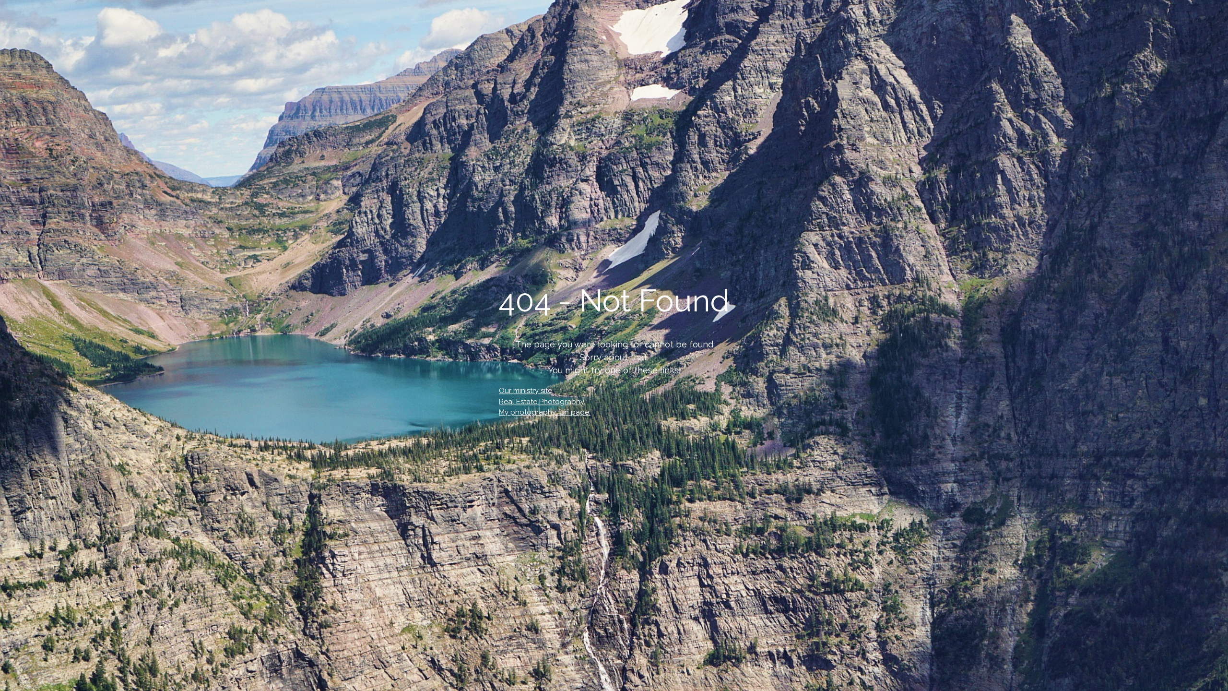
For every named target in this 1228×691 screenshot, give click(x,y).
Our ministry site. (526, 390)
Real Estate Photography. (542, 401)
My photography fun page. (544, 412)
